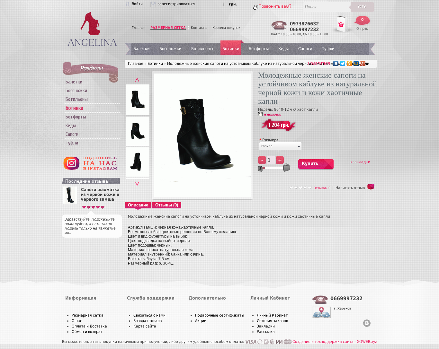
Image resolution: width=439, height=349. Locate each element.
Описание (138, 205)
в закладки (360, 162)
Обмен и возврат (87, 331)
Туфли (72, 143)
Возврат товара (147, 320)
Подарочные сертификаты (219, 315)
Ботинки (230, 48)
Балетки (74, 82)
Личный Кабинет (272, 315)
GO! (362, 6)
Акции (200, 320)
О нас (77, 320)
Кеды (71, 125)
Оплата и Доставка (89, 326)
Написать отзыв (350, 188)
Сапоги (72, 134)
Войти (137, 4)
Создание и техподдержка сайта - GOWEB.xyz (334, 341)
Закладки (266, 326)
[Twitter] (342, 63)
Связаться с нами (149, 315)
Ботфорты (76, 117)
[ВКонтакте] (336, 63)
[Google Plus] (363, 63)
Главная (138, 28)
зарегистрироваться (176, 4)
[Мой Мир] (356, 63)
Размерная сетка (87, 315)
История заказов (272, 320)
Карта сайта (144, 326)
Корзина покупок (226, 28)
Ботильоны (77, 99)
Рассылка (266, 331)
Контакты (199, 28)
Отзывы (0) (166, 205)
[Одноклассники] (349, 63)
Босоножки (76, 90)
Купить (310, 163)
